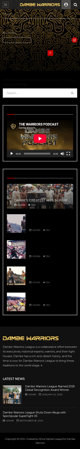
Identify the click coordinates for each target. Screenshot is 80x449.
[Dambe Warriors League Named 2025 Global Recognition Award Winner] (12, 394)
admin (21, 204)
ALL (5, 53)
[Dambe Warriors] (40, 4)
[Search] (75, 4)
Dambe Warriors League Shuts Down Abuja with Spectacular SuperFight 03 (34, 414)
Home (6, 13)
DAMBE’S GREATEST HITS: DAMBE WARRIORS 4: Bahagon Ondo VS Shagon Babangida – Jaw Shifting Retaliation (50, 247)
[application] (40, 138)
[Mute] (62, 153)
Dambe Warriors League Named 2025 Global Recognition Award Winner (50, 388)
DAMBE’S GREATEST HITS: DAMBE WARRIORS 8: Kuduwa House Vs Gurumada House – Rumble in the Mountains (50, 220)
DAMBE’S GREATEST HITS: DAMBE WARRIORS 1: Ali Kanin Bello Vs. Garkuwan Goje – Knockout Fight (49, 273)
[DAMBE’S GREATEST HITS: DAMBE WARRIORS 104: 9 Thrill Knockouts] (16, 302)
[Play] (12, 153)
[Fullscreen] (68, 153)
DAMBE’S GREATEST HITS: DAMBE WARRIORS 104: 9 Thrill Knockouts (50, 297)
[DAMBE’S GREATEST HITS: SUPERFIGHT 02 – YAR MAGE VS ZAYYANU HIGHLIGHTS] (40, 196)
